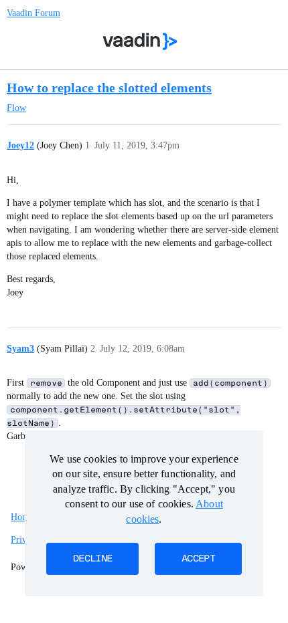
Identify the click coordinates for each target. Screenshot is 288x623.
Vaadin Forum (33, 13)
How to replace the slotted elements (109, 87)
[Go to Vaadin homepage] (140, 41)
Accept (198, 559)
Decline (92, 559)
